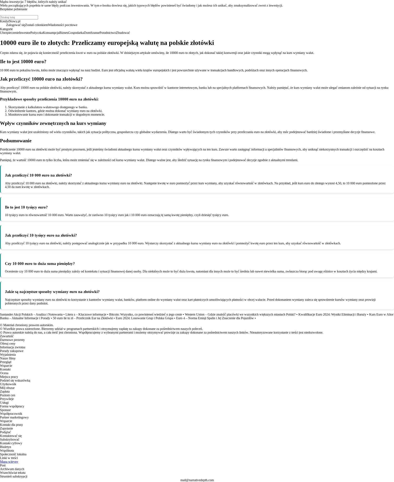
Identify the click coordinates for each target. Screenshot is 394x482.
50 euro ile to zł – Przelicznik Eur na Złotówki (83, 318)
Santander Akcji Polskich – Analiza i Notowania (31, 314)
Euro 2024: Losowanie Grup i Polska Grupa (144, 318)
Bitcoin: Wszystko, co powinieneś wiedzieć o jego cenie (145, 314)
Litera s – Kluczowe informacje (85, 314)
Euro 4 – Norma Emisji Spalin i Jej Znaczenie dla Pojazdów (215, 318)
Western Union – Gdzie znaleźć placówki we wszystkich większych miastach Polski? (240, 314)
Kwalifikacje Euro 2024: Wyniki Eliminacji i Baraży (332, 314)
